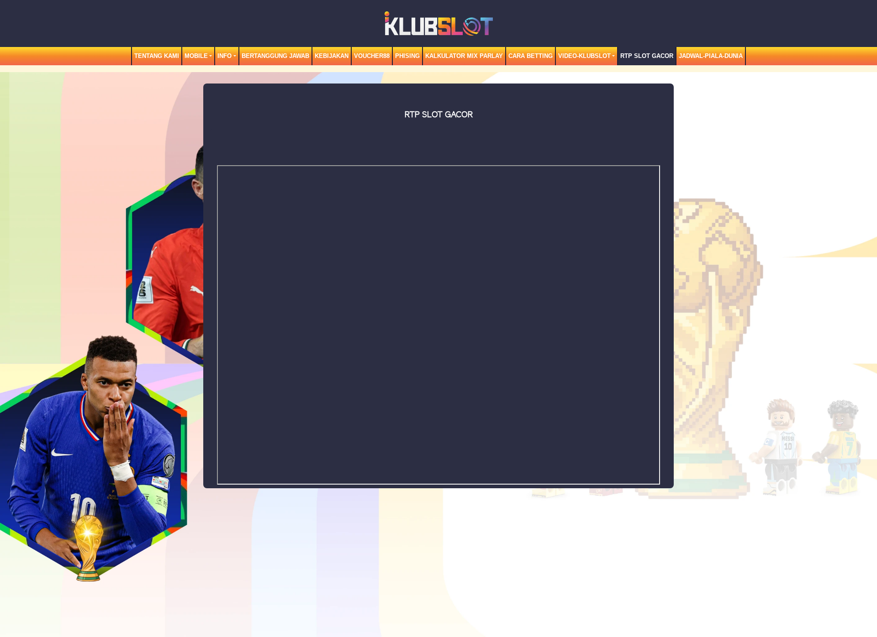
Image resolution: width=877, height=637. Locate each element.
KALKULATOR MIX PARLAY (464, 55)
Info (224, 55)
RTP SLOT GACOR (646, 55)
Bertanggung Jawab (275, 55)
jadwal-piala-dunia (711, 55)
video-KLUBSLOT (584, 55)
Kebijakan (332, 55)
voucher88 (372, 55)
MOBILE (196, 55)
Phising (407, 55)
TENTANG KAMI (156, 55)
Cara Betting (530, 55)
